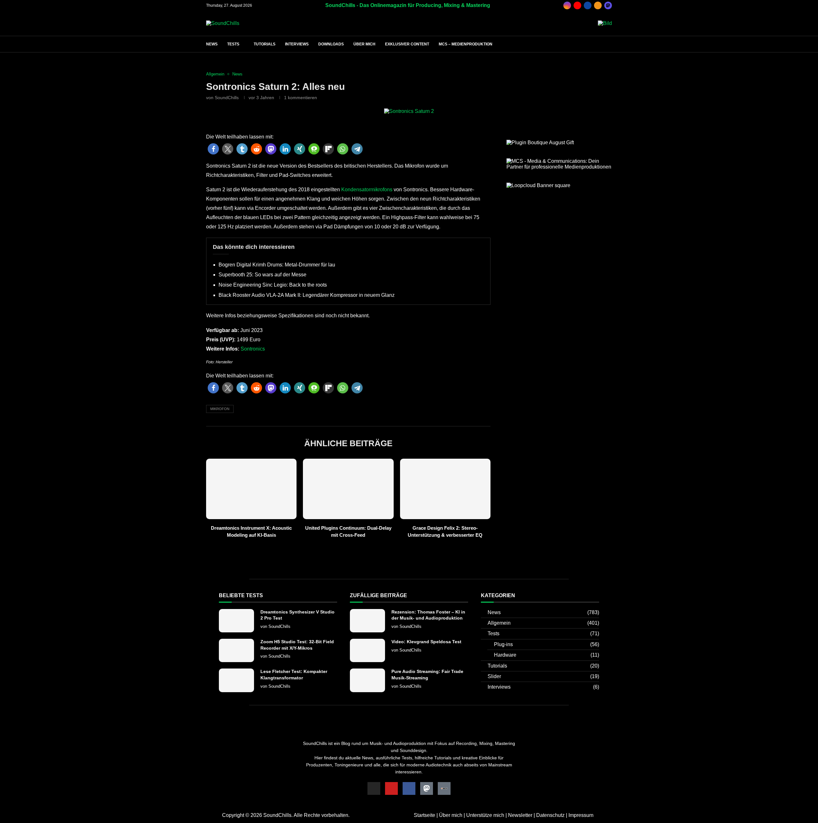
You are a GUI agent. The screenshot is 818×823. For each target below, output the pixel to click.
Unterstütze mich (485, 815)
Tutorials (264, 44)
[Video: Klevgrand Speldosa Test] (367, 650)
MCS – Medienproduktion (465, 44)
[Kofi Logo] (444, 788)
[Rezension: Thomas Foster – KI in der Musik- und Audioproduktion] (367, 620)
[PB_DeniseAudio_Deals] (605, 23)
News (212, 44)
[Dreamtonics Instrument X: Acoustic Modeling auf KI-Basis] (251, 489)
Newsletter (520, 815)
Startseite (424, 815)
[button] (213, 149)
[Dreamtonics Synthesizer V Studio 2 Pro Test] (236, 620)
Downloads (331, 44)
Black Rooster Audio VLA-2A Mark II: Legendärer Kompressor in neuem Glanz (307, 295)
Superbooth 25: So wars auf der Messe (262, 274)
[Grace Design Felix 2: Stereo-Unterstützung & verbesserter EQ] (445, 489)
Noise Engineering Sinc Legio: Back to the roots (273, 285)
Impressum (580, 815)
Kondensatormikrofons (366, 189)
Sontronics (253, 349)
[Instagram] (567, 5)
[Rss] (598, 5)
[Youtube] (577, 5)
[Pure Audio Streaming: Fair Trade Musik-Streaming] (367, 680)
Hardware (546, 655)
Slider (543, 676)
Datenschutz (550, 815)
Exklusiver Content (407, 44)
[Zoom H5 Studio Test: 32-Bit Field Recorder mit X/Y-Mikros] (236, 650)
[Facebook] (587, 5)
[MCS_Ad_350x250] (559, 161)
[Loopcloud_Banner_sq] (538, 185)
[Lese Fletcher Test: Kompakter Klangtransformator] (236, 680)
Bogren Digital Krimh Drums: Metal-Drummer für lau (277, 264)
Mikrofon (219, 409)
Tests (233, 44)
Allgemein (543, 623)
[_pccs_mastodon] (608, 5)
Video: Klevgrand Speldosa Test (426, 641)
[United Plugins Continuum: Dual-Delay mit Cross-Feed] (348, 489)
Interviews (297, 44)
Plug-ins (546, 644)
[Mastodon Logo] (426, 788)
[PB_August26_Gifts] (540, 142)
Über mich (364, 44)
